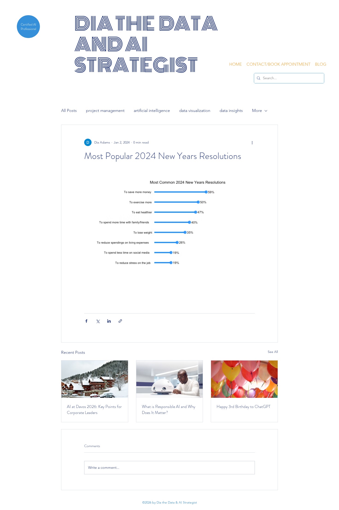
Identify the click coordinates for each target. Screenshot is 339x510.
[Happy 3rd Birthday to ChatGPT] (244, 379)
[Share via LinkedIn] (109, 321)
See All (273, 352)
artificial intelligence (152, 110)
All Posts (69, 110)
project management (105, 110)
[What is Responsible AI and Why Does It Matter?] (169, 379)
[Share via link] (120, 321)
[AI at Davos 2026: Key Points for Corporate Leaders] (94, 379)
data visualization (194, 110)
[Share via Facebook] (86, 321)
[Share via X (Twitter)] (97, 321)
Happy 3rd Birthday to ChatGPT (244, 407)
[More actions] (252, 142)
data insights (231, 110)
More (257, 110)
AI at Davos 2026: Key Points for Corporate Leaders (94, 410)
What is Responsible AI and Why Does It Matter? (168, 410)
